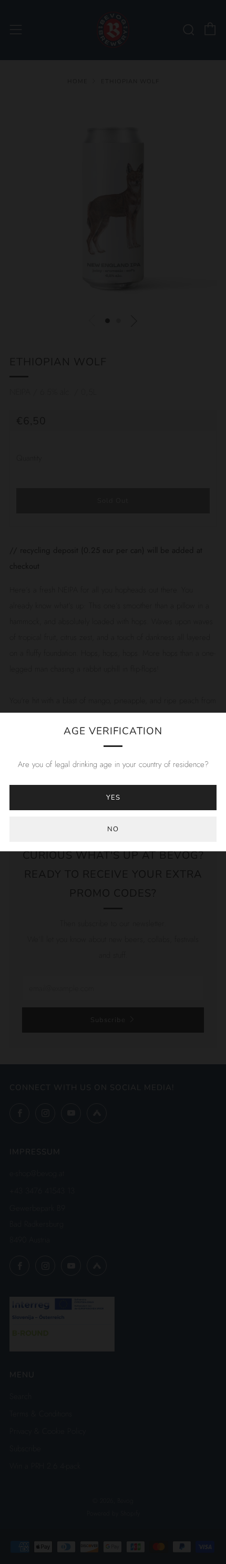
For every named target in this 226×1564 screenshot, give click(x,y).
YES (113, 797)
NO (113, 829)
